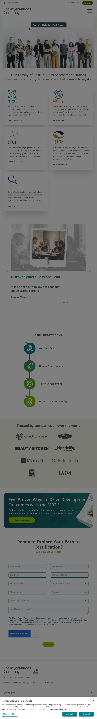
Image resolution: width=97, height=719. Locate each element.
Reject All (86, 714)
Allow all (69, 714)
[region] (48, 708)
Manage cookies (9, 714)
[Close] (93, 700)
